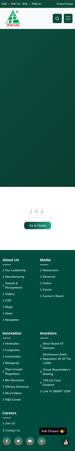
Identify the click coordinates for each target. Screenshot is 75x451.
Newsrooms (50, 270)
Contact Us (12, 430)
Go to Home (37, 225)
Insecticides (13, 356)
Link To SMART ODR (56, 391)
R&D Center (13, 399)
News (8, 313)
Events (47, 289)
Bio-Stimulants (14, 380)
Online (47, 283)
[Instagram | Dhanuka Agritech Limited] (42, 441)
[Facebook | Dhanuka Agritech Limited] (6, 441)
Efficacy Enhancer (17, 386)
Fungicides (12, 350)
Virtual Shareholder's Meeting (56, 372)
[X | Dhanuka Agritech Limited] (18, 441)
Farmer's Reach (53, 296)
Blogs (8, 307)
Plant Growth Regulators (13, 371)
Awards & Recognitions (13, 285)
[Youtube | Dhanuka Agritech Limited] (30, 441)
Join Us (10, 423)
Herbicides (12, 343)
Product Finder (65, 3)
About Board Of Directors (53, 346)
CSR (8, 300)
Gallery (10, 294)
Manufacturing (14, 276)
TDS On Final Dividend (52, 382)
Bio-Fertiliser (13, 393)
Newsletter (12, 319)
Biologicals (12, 363)
